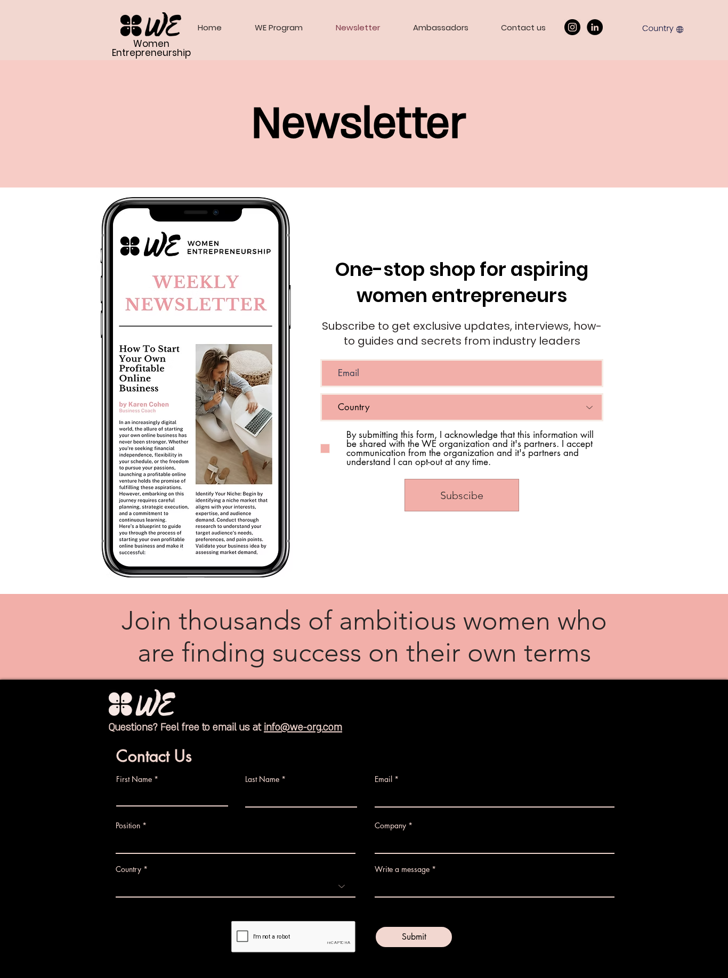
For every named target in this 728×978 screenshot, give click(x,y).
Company (390, 825)
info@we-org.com (303, 727)
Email (383, 779)
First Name (134, 779)
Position (128, 825)
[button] (663, 28)
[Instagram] (572, 27)
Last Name (262, 779)
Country (128, 869)
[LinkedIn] (595, 27)
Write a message (402, 869)
